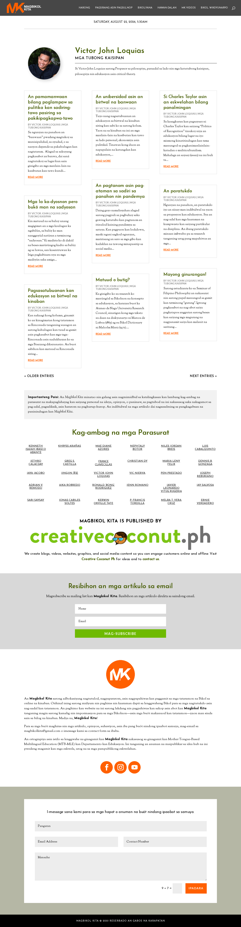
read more (35, 177)
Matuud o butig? (113, 280)
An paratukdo (177, 191)
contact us (151, 559)
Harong (84, 8)
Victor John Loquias (46, 124)
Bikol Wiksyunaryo (214, 8)
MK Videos (189, 8)
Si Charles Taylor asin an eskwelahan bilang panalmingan (185, 102)
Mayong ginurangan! (184, 274)
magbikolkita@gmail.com (42, 731)
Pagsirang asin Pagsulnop (114, 8)
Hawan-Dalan (166, 8)
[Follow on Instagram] (120, 767)
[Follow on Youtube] (134, 767)
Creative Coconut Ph (98, 559)
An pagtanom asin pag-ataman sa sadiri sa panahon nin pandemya (120, 191)
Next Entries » (203, 376)
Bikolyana (145, 8)
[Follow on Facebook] (106, 767)
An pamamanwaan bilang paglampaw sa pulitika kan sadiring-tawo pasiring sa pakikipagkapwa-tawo (50, 108)
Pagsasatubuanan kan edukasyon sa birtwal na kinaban (52, 296)
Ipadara (196, 888)
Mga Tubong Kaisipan (99, 58)
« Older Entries (39, 376)
